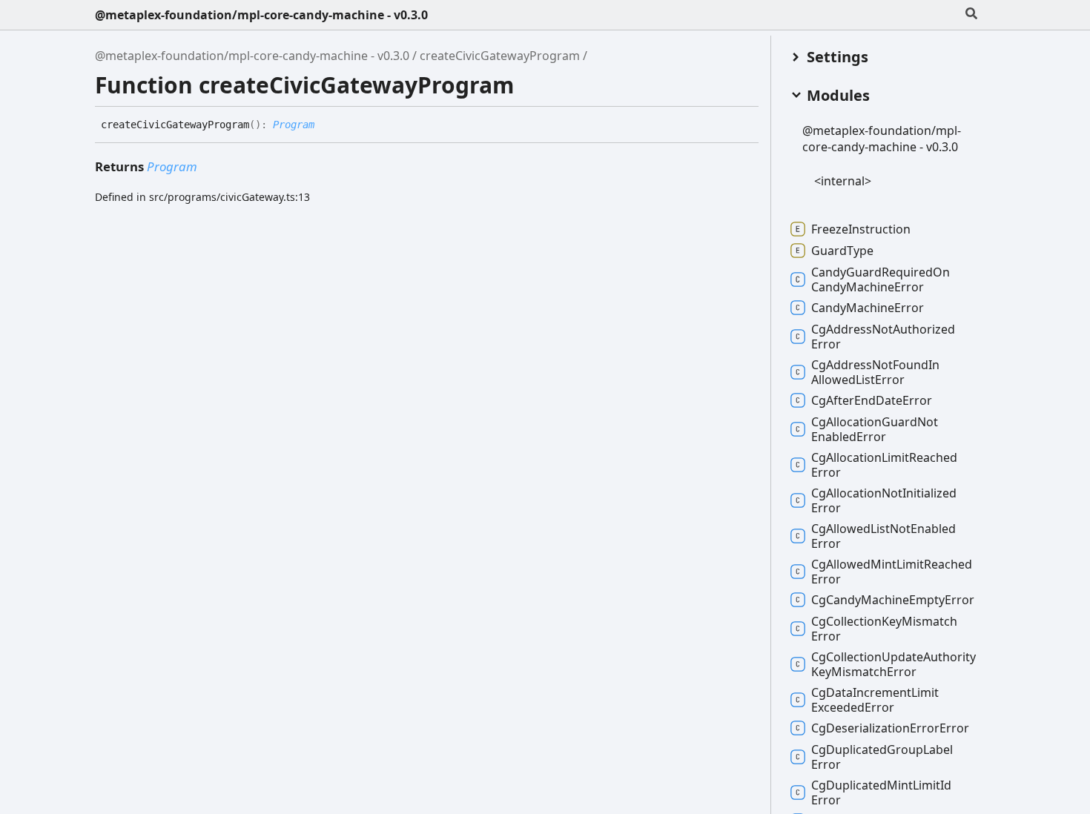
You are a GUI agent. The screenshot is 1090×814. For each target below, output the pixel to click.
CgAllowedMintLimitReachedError (891, 571)
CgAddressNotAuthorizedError (883, 336)
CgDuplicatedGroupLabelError (882, 757)
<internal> (842, 181)
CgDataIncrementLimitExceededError (875, 700)
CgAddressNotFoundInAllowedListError (875, 372)
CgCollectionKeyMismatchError (884, 628)
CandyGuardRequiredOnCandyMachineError (880, 279)
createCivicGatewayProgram (500, 55)
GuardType (842, 250)
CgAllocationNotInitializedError (884, 500)
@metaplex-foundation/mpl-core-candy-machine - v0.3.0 (261, 15)
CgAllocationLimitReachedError (884, 465)
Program (293, 124)
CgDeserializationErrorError (890, 728)
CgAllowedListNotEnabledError (883, 536)
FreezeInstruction (861, 229)
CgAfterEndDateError (871, 400)
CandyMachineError (867, 307)
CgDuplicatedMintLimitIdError (881, 792)
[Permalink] (325, 125)
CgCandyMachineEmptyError (892, 599)
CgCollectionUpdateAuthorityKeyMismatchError (893, 664)
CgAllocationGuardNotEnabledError (874, 429)
